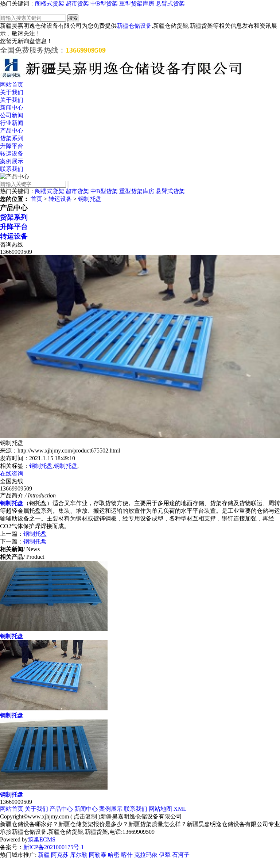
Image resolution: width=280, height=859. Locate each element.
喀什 (127, 855)
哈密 (114, 855)
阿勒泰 (97, 855)
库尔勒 (79, 855)
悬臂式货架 (170, 3)
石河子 (181, 855)
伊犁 (165, 855)
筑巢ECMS (41, 839)
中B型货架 (104, 3)
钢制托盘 (89, 199)
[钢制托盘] (54, 629)
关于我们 (11, 92)
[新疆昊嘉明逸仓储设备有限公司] (122, 78)
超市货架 (77, 3)
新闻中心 (11, 107)
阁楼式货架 (49, 3)
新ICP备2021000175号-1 (53, 847)
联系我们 (11, 169)
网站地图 (160, 809)
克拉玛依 (146, 855)
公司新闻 (11, 115)
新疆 (44, 855)
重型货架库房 (136, 3)
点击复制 (85, 816)
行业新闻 (11, 123)
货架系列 (11, 138)
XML (180, 809)
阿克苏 (60, 855)
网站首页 (11, 84)
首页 (36, 199)
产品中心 (11, 130)
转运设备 (11, 153)
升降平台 (11, 146)
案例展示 (11, 161)
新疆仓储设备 (134, 26)
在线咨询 (11, 473)
